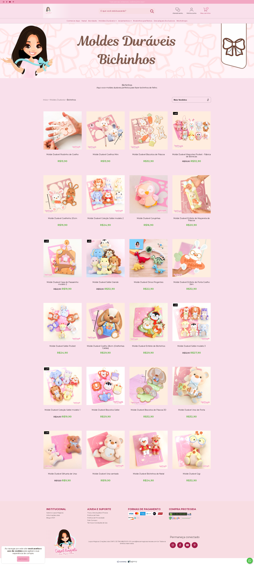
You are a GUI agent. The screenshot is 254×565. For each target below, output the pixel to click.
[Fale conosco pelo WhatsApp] (250, 561)
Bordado (92, 21)
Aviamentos (124, 21)
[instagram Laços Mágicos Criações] (3, 2)
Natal (84, 21)
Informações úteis (53, 515)
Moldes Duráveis (107, 21)
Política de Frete (93, 515)
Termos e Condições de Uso (97, 523)
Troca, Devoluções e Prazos (97, 513)
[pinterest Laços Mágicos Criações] (13, 2)
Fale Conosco (92, 520)
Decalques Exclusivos (164, 21)
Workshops (181, 21)
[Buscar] (152, 11)
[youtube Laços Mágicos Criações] (10, 2)
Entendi (23, 559)
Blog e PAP (50, 518)
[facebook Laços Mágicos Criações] (6, 2)
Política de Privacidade (95, 518)
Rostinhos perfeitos (142, 21)
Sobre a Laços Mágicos (54, 513)
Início (45, 100)
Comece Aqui (73, 21)
